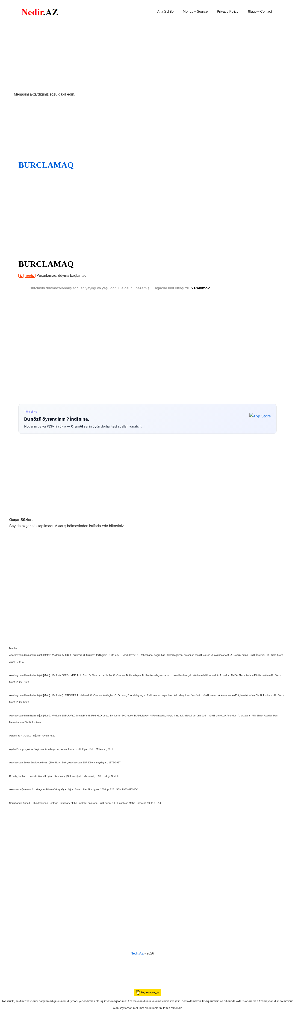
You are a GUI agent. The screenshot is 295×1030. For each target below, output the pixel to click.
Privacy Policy (228, 11)
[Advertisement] (147, 57)
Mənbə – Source (195, 11)
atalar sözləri (8, 979)
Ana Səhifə (165, 11)
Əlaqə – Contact (260, 11)
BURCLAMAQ (46, 165)
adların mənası (8, 986)
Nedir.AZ (137, 953)
